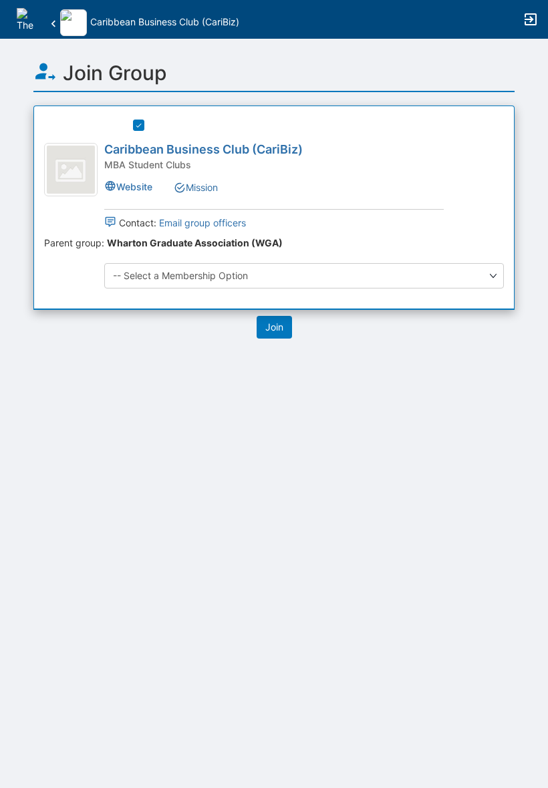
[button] (28, 18)
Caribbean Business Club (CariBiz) (203, 149)
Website (134, 186)
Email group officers (202, 222)
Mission (202, 187)
